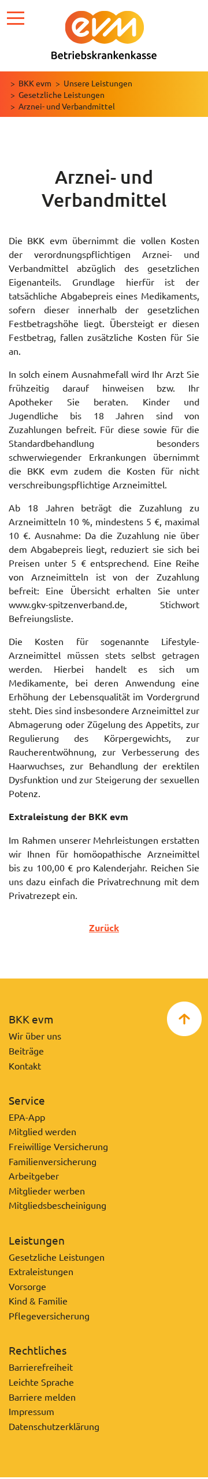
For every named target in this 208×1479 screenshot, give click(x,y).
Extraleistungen (41, 1271)
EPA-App (27, 1116)
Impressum (31, 1411)
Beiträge (26, 1050)
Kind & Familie (38, 1300)
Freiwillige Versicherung (58, 1146)
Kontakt (25, 1065)
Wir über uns (35, 1035)
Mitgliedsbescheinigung (57, 1205)
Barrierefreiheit (41, 1366)
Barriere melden (42, 1396)
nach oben (184, 1019)
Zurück (104, 927)
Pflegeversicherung (49, 1315)
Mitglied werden (42, 1131)
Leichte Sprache (41, 1381)
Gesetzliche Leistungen (61, 94)
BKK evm (34, 83)
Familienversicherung (52, 1161)
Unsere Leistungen (98, 83)
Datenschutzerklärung (54, 1426)
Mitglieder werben (47, 1190)
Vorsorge (27, 1286)
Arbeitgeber (34, 1175)
